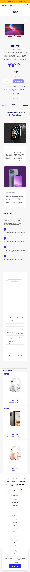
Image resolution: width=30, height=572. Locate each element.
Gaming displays (18, 89)
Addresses (15, 505)
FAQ (15, 545)
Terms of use (15, 528)
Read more (15, 562)
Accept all (15, 566)
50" (16, 76)
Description (5, 105)
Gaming (11, 89)
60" (24, 76)
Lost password (15, 510)
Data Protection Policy (15, 559)
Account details (15, 508)
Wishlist (15, 531)
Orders (15, 499)
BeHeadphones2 (15, 399)
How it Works (15, 540)
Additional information (15, 105)
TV (18, 86)
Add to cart (18, 81)
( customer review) (18, 49)
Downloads (15, 502)
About (15, 522)
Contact (15, 525)
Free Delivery (15, 543)
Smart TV (24, 89)
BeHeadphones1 (15, 467)
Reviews (24, 105)
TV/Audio (15, 90)
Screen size (7, 76)
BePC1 (15, 433)
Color (13, 71)
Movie (9, 86)
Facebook (10, 1)
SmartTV (14, 86)
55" (20, 76)
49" (12, 76)
